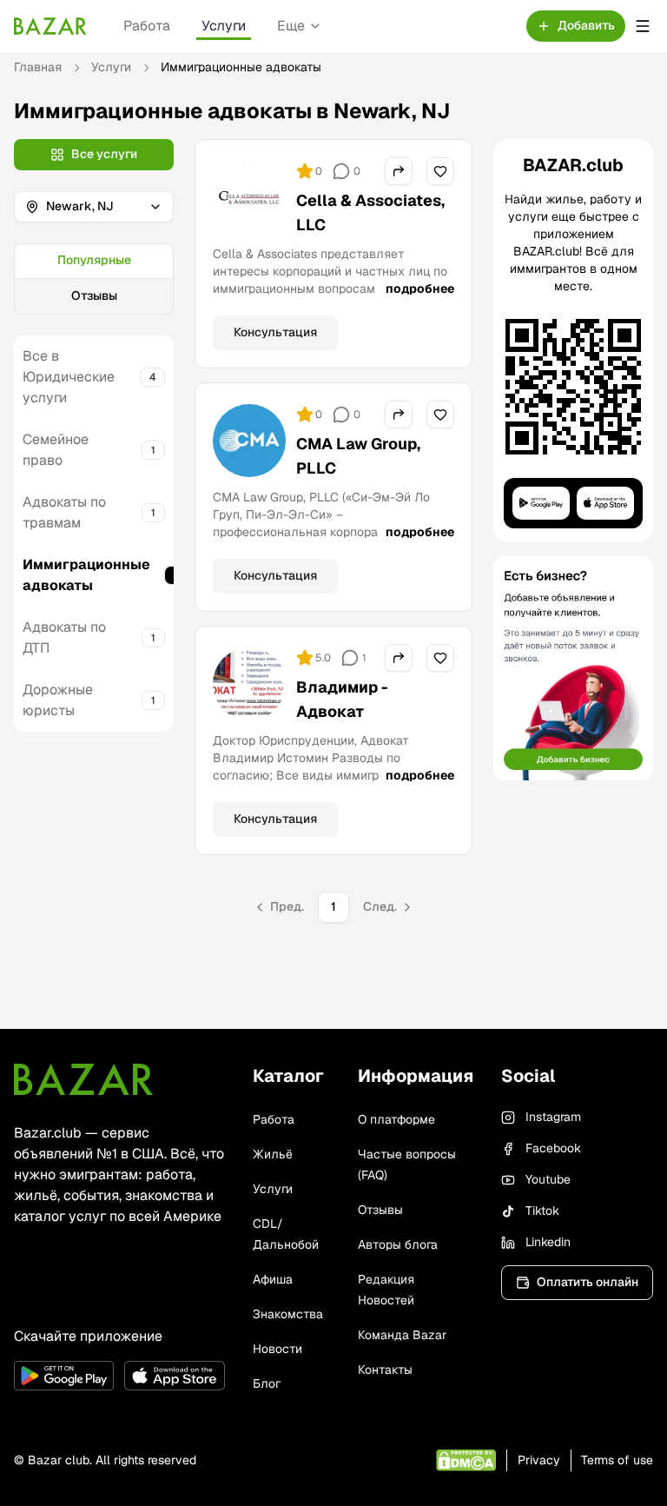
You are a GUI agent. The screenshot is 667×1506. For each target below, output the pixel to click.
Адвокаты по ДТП (64, 637)
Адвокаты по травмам (64, 512)
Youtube (548, 1179)
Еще (291, 26)
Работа (146, 26)
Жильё (273, 1154)
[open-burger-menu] (642, 26)
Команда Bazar (402, 1335)
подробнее (420, 288)
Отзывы (94, 295)
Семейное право (56, 449)
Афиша (273, 1279)
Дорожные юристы (58, 700)
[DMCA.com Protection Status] (466, 1460)
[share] (399, 171)
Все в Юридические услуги (69, 377)
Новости (277, 1349)
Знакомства (288, 1314)
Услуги (223, 26)
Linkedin (548, 1242)
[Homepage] (50, 26)
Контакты (385, 1369)
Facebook (553, 1148)
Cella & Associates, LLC (370, 212)
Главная (38, 67)
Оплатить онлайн (587, 1282)
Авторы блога (398, 1244)
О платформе (396, 1119)
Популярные (94, 260)
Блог (267, 1383)
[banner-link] (573, 668)
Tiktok (542, 1210)
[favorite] (440, 171)
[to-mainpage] (83, 1079)
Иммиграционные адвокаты (86, 574)
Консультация (275, 332)
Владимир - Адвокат (342, 699)
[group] (94, 279)
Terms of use (617, 1460)
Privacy (539, 1460)
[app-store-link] (174, 1375)
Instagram (553, 1117)
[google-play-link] (64, 1375)
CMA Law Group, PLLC (358, 456)
